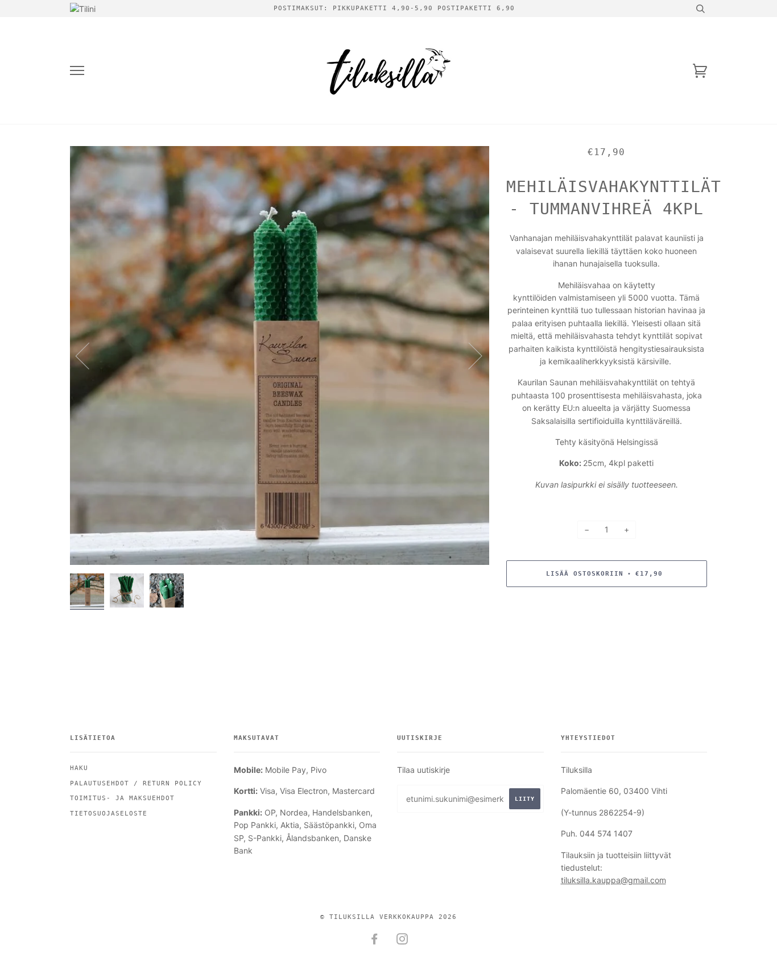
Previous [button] (89, 355)
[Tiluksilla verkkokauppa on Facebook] (375, 941)
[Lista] (77, 71)
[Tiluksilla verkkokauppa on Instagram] (402, 941)
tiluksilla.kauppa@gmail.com (613, 880)
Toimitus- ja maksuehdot (122, 798)
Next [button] (468, 355)
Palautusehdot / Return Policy (136, 783)
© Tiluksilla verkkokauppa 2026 (388, 917)
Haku (79, 768)
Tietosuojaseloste (108, 813)
